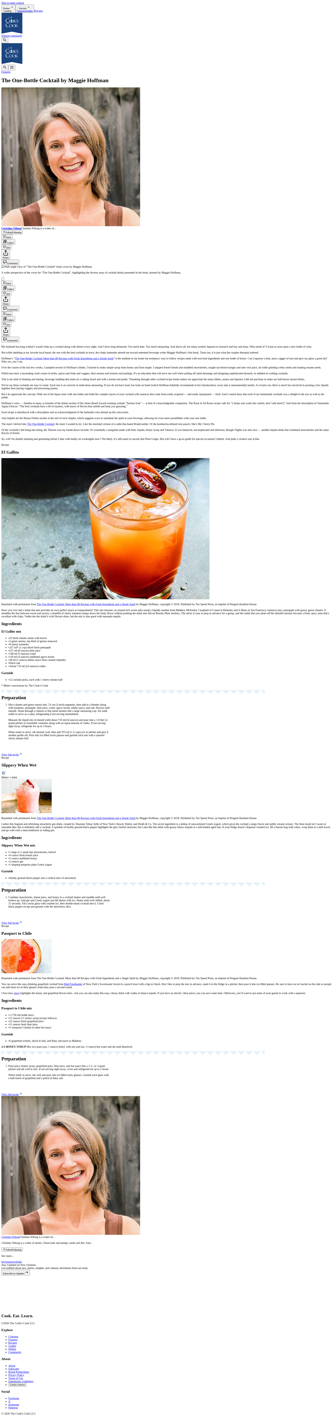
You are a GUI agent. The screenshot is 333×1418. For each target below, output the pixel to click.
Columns (13, 1336)
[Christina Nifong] (70, 1233)
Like (8, 247)
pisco (17, 993)
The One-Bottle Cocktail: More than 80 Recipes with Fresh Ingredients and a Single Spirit (64, 358)
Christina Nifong (10, 1237)
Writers (5, 35)
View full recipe (10, 754)
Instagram (13, 1404)
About (11, 1365)
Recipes (38, 10)
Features (6, 71)
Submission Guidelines (20, 1381)
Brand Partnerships (18, 1371)
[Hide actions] (2, 279)
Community (15, 35)
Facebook (13, 1398)
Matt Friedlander (73, 984)
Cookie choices (17, 1384)
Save (8, 237)
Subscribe (13, 1368)
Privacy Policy (16, 1375)
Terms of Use (15, 1378)
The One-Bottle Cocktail (40, 424)
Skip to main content (12, 2)
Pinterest (13, 1407)
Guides (12, 1345)
